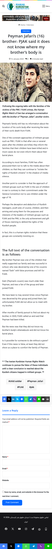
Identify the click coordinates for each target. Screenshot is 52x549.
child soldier (16, 381)
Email (5, 468)
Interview (30, 25)
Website (5, 480)
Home (22, 25)
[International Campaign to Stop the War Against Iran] (26, 18)
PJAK (21, 387)
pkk (32, 387)
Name (5, 457)
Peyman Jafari (36, 381)
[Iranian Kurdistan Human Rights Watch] (18, 6)
